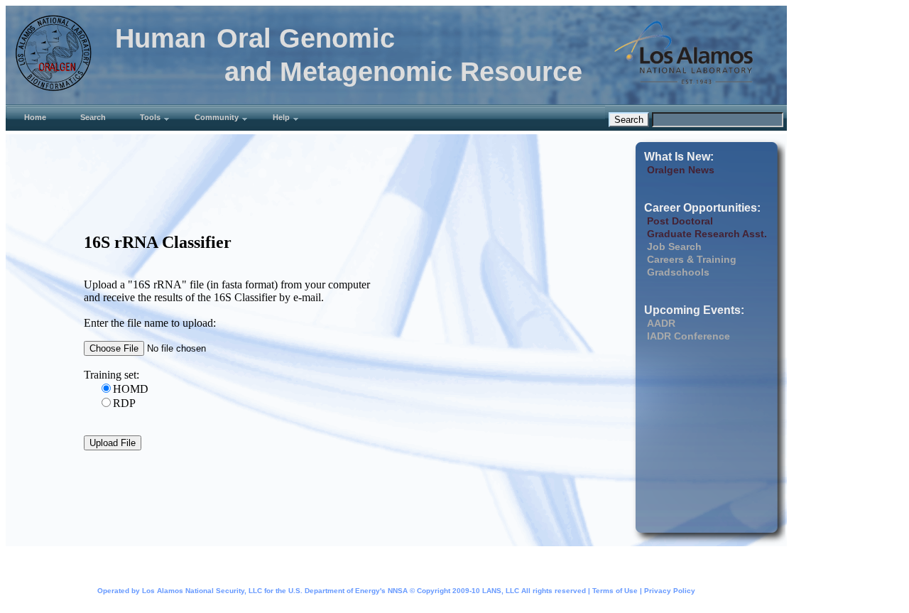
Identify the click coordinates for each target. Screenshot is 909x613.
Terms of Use (615, 591)
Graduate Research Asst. (707, 233)
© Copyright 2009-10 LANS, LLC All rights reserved (498, 591)
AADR (661, 323)
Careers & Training (691, 259)
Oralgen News (680, 169)
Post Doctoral (680, 221)
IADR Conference (688, 336)
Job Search (674, 246)
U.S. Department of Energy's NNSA (348, 591)
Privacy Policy (669, 591)
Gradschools (678, 272)
